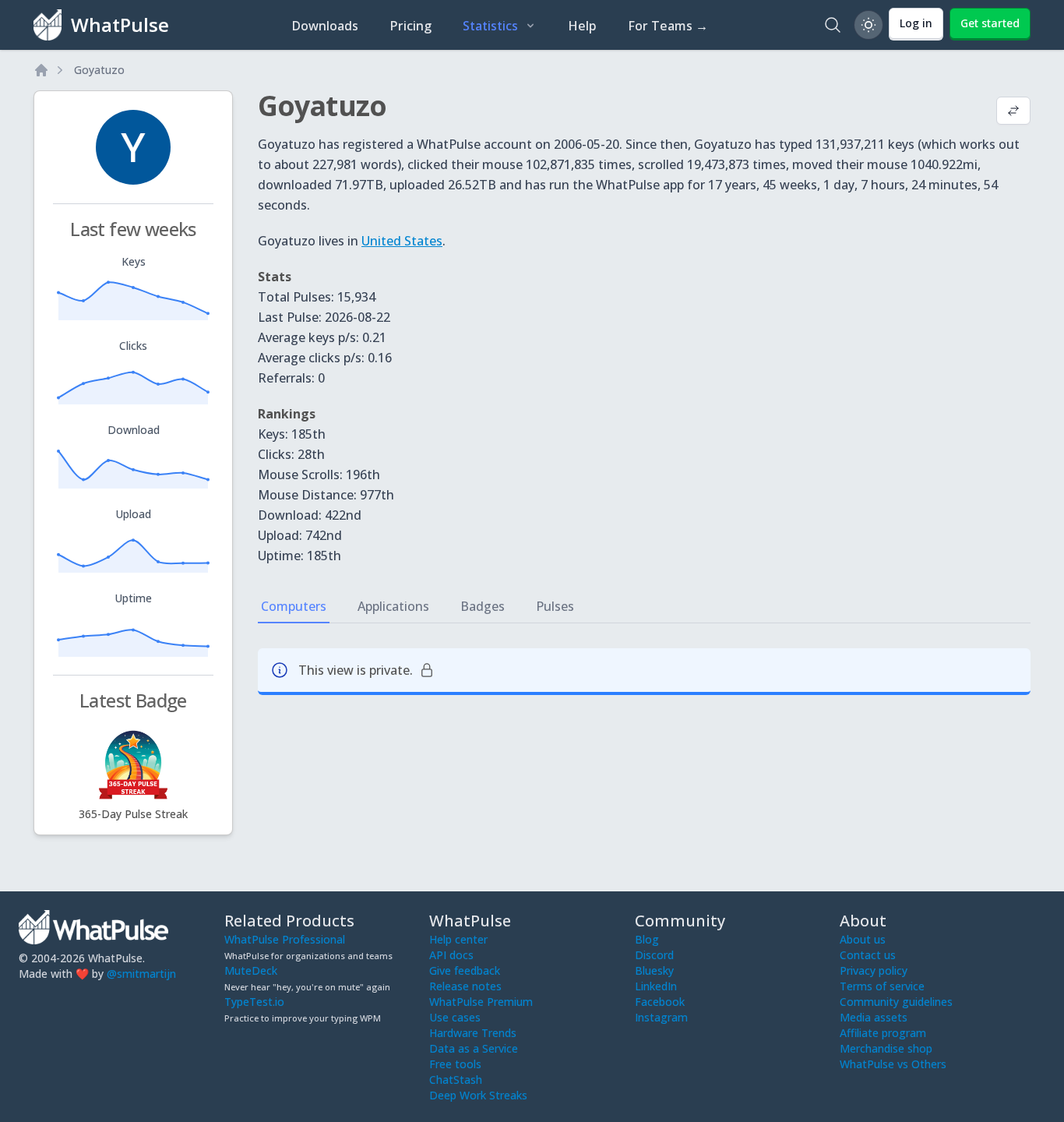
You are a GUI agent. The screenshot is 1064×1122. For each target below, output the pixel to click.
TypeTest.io (254, 1001)
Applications (393, 606)
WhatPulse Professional (284, 939)
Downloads (324, 25)
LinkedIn (656, 986)
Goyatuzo (99, 69)
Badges (482, 606)
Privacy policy (873, 970)
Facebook (660, 1001)
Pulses (555, 606)
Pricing (410, 25)
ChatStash (455, 1079)
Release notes (465, 986)
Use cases (455, 1017)
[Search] (832, 25)
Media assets (873, 1017)
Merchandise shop (886, 1048)
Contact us (868, 954)
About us (863, 939)
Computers (293, 606)
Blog (647, 939)
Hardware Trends (472, 1032)
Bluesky (654, 970)
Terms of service (882, 986)
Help (582, 25)
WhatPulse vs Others (893, 1064)
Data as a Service (473, 1048)
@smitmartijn (141, 973)
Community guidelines (896, 1001)
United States (401, 240)
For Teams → (668, 25)
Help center (458, 939)
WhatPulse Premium (481, 1001)
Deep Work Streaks (478, 1095)
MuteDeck (250, 970)
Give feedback (464, 970)
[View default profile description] (1013, 112)
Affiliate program (883, 1032)
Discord (654, 954)
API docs (451, 954)
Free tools (455, 1064)
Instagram (661, 1017)
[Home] (41, 70)
